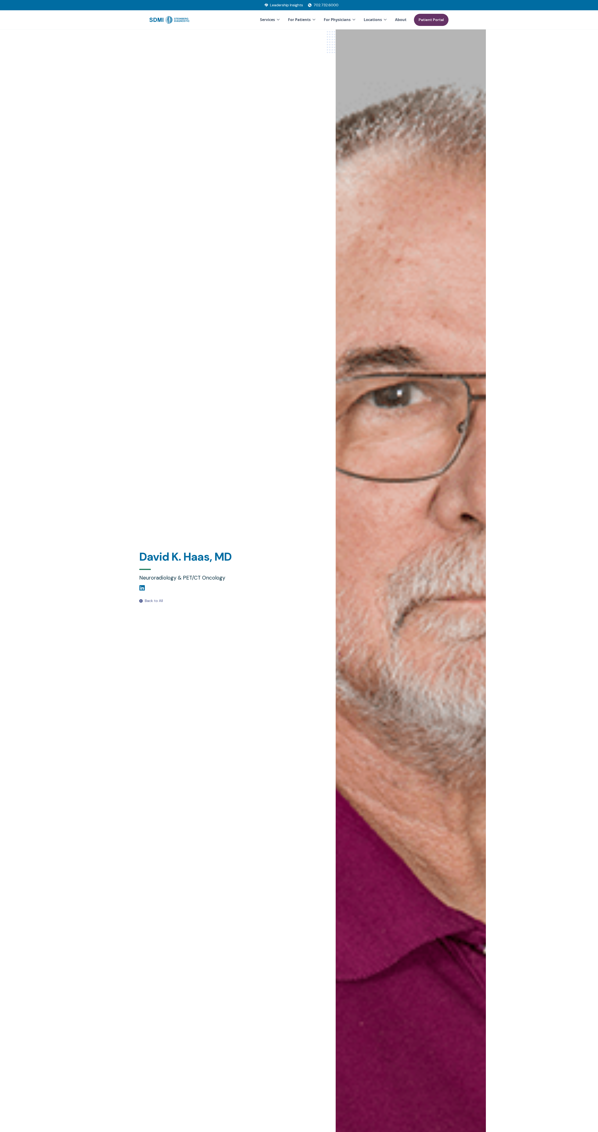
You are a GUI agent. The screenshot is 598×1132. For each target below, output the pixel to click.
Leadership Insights (286, 5)
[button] (270, 19)
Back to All (154, 600)
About (400, 19)
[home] (169, 20)
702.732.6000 (325, 5)
